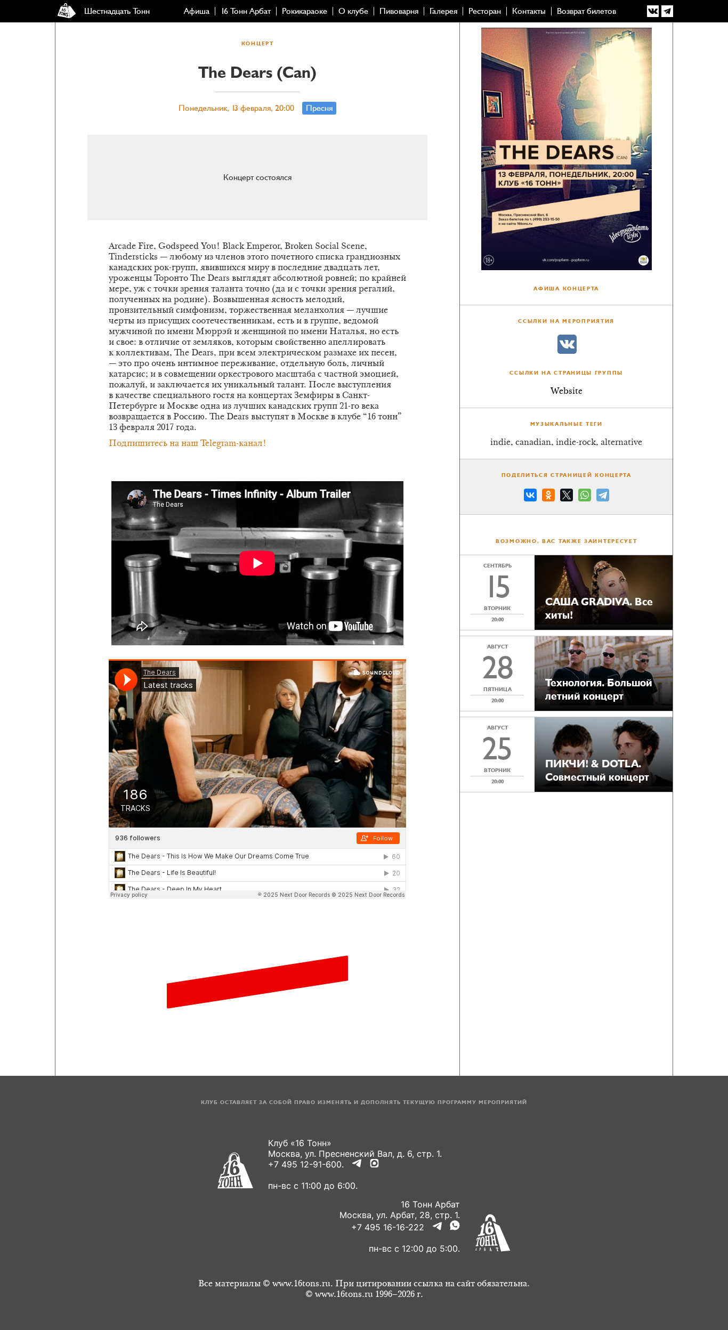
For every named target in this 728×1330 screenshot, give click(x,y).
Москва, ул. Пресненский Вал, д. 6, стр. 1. (355, 1153)
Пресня (319, 108)
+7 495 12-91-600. (306, 1164)
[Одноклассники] (548, 497)
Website (567, 391)
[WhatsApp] (585, 497)
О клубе (353, 11)
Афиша (196, 11)
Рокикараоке (304, 11)
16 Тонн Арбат (246, 11)
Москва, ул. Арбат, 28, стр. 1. (399, 1215)
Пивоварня (398, 11)
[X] (567, 497)
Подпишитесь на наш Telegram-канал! (187, 444)
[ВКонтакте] (530, 497)
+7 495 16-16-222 (387, 1227)
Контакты (529, 11)
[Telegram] (603, 497)
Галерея (443, 11)
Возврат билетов (586, 11)
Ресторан (484, 11)
